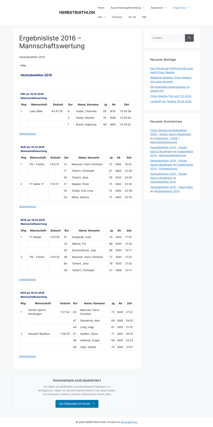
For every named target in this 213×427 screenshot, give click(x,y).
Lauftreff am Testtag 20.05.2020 (170, 101)
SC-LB (132, 17)
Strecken (117, 17)
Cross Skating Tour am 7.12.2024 (170, 96)
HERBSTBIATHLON (77, 12)
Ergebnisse (179, 7)
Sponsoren (157, 7)
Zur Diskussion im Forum (77, 403)
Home (101, 7)
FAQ (144, 17)
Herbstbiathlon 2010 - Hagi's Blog (171, 187)
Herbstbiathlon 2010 (163, 181)
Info (100, 17)
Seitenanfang (27, 133)
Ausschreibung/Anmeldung (126, 7)
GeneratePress (129, 422)
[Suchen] (189, 38)
